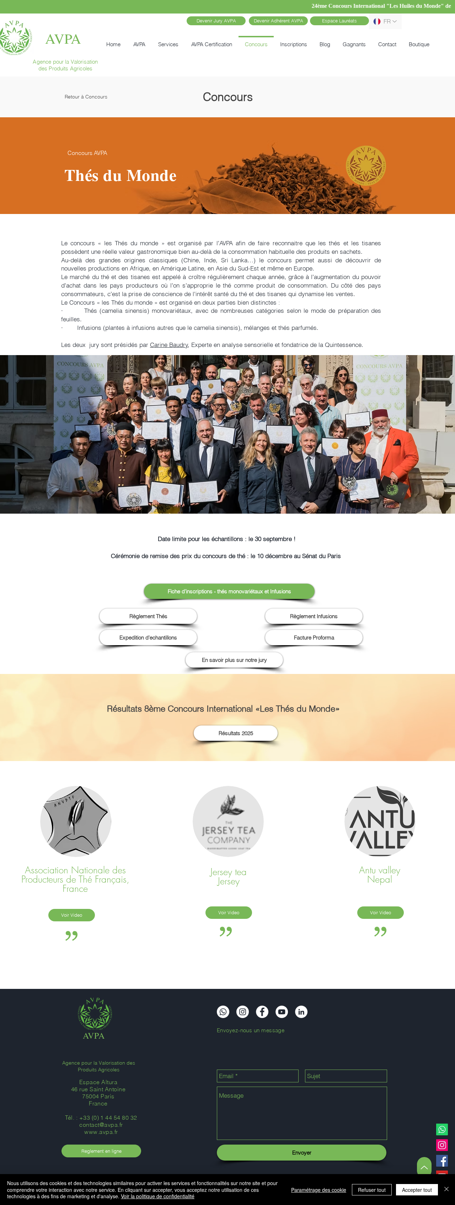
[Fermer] (446, 1189)
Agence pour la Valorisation (65, 61)
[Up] (424, 1167)
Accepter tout (417, 1189)
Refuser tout (372, 1189)
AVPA (63, 38)
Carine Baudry (169, 344)
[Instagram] (442, 1145)
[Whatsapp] (442, 1129)
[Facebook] (442, 1161)
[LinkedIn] (301, 1012)
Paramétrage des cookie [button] (318, 1189)
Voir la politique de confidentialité (157, 1196)
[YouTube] (281, 1012)
